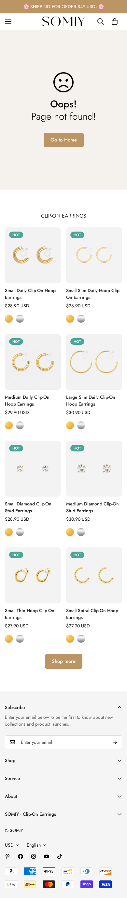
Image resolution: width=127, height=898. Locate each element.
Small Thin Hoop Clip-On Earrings (29, 614)
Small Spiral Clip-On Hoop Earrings (92, 614)
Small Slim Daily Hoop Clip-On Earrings (93, 294)
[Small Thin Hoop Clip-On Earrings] (33, 575)
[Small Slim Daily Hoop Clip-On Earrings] (94, 255)
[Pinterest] (7, 856)
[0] (114, 21)
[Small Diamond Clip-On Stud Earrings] (33, 469)
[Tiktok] (59, 856)
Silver (20, 319)
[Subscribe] (115, 742)
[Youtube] (46, 856)
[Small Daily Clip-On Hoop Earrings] (33, 255)
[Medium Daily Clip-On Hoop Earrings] (33, 362)
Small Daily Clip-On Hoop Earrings (30, 294)
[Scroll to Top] (115, 863)
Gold (9, 319)
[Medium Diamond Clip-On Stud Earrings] (94, 469)
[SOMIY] (63, 21)
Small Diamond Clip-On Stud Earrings (28, 507)
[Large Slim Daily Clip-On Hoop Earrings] (94, 362)
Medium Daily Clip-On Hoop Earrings (27, 400)
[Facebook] (20, 856)
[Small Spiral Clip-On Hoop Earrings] (94, 575)
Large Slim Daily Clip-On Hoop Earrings (90, 400)
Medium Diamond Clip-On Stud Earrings (92, 507)
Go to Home (63, 139)
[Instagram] (33, 856)
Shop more (64, 661)
